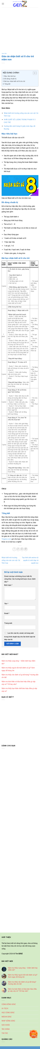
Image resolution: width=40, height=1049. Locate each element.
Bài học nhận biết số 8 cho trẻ (14, 81)
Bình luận (8, 585)
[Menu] (3, 3)
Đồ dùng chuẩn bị (10, 79)
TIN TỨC (4, 53)
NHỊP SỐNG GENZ (8, 1021)
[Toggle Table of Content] (33, 73)
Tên (6, 604)
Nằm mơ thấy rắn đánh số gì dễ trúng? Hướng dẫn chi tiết (20, 676)
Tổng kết (7, 84)
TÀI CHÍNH (6, 1029)
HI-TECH (5, 1008)
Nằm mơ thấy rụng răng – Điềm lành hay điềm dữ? (18, 662)
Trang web (8, 623)
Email (6, 613)
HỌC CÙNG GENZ (8, 1013)
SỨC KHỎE (6, 1025)
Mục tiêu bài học (10, 76)
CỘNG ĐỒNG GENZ (9, 1004)
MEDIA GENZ (7, 1017)
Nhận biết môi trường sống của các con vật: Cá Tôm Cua (11, 560)
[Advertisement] (20, 29)
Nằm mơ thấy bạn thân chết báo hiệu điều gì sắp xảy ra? (19, 689)
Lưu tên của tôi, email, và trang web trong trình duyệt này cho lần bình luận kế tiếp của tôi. (19, 636)
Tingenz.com (6, 539)
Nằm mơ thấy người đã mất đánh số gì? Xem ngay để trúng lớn (18, 669)
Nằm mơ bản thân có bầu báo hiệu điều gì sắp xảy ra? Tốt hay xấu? (18, 683)
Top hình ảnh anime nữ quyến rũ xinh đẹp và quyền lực (30, 560)
